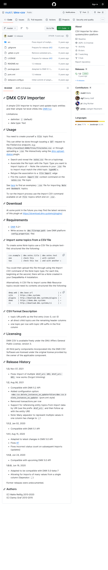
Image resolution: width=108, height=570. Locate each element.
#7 (17, 442)
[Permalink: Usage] (4, 129)
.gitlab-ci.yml (13, 53)
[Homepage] (54, 4)
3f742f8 (51, 36)
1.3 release (18, 36)
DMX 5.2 (47, 108)
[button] (64, 255)
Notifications (70, 12)
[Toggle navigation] (5, 4)
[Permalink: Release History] (4, 362)
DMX (13, 226)
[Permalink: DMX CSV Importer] (4, 98)
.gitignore (12, 47)
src (9, 42)
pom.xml (11, 74)
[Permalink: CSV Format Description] (4, 311)
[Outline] (67, 88)
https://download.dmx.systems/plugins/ (42, 213)
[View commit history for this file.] (67, 36)
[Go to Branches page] (21, 28)
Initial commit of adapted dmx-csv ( (47, 80)
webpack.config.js (16, 80)
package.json (13, 69)
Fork (86, 12)
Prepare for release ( (41, 47)
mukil (8, 12)
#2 (51, 47)
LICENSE (11, 58)
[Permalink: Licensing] (4, 334)
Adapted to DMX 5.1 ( (41, 69)
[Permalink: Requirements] (4, 220)
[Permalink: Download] (4, 203)
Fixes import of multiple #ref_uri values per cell (52, 42)
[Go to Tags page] (27, 28)
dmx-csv (19, 12)
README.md (13, 64)
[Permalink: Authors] (4, 489)
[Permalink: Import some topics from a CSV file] (4, 240)
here (13, 185)
